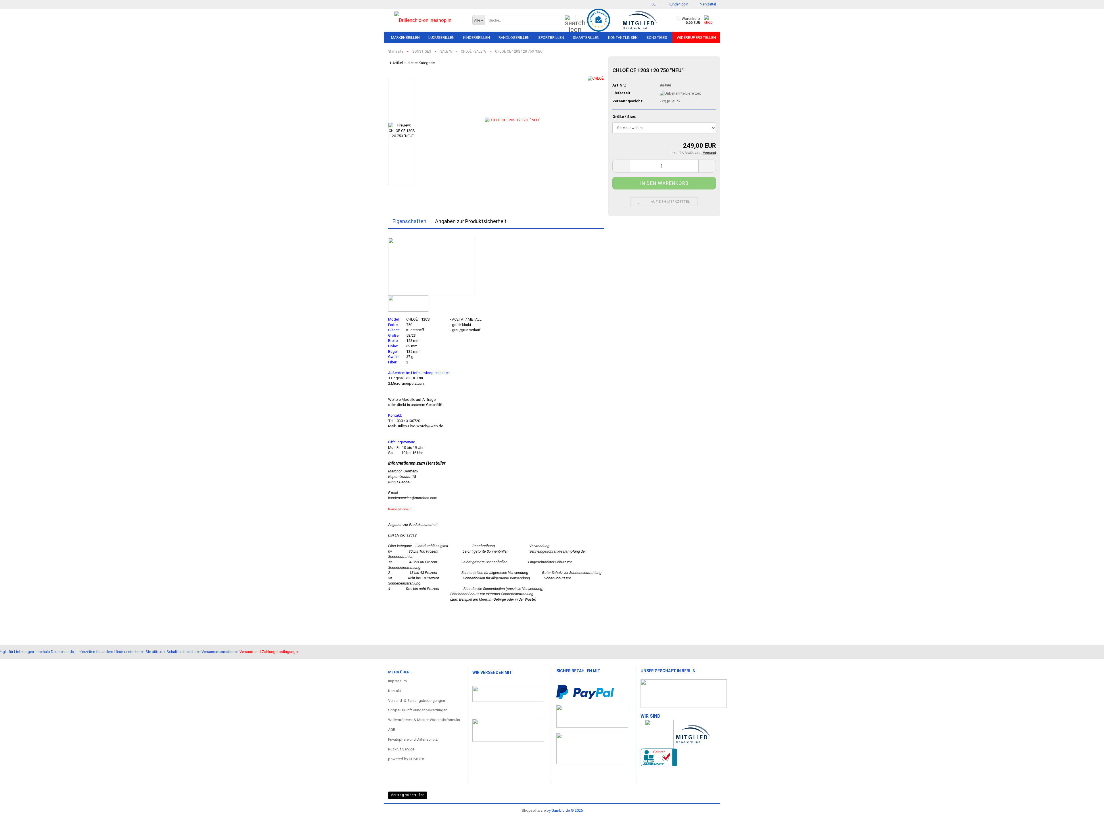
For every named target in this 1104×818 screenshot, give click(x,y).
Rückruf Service (401, 749)
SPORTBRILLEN (551, 37)
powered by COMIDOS (406, 759)
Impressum (397, 681)
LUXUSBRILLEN (441, 37)
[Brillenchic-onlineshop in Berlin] (426, 20)
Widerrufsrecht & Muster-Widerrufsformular (424, 720)
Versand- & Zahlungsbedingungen (416, 700)
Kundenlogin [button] (677, 4)
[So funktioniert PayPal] (585, 691)
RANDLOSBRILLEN (514, 37)
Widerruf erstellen (696, 37)
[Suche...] (570, 20)
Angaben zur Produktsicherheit (471, 221)
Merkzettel (707, 4)
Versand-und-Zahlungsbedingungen (269, 652)
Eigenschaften (409, 221)
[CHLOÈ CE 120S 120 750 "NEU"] (512, 131)
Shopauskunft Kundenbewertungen (417, 710)
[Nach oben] (1088, 807)
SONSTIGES (656, 37)
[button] (652, 4)
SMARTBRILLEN (586, 37)
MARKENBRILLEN (405, 37)
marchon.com (399, 508)
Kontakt (394, 691)
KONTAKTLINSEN (623, 37)
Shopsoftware (534, 810)
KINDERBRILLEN (476, 37)
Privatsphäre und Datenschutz (413, 739)
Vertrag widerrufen (408, 795)
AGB (391, 729)
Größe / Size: (624, 116)
